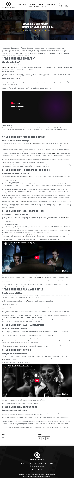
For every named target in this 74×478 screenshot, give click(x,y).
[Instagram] (62, 6)
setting (54, 153)
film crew (67, 230)
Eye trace (4, 356)
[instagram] (35, 469)
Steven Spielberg (7, 67)
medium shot (22, 277)
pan (39, 338)
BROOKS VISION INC (32, 474)
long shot (41, 277)
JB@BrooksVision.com (38, 466)
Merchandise (37, 6)
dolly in (19, 300)
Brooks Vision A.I (51, 4)
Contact (44, 6)
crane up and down (28, 300)
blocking (28, 176)
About (24, 4)
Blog (3, 437)
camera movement (27, 275)
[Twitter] (64, 6)
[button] (39, 438)
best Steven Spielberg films (36, 143)
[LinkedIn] (67, 6)
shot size (49, 218)
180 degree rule (21, 201)
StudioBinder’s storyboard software (36, 235)
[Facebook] (59, 6)
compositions (66, 217)
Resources (32, 4)
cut (7, 358)
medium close (32, 277)
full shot (13, 277)
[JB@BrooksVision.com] (30, 466)
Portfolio (41, 4)
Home (19, 4)
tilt (37, 335)
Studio (30, 6)
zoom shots (14, 275)
